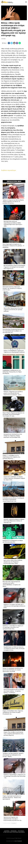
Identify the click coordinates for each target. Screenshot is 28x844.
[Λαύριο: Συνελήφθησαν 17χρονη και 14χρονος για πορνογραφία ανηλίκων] (14, 341)
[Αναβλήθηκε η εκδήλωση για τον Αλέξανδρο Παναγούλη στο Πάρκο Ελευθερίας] (13, 361)
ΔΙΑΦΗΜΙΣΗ (6, 831)
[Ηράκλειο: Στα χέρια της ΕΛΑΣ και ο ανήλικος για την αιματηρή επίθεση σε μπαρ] (14, 595)
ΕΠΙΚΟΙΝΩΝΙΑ (14, 831)
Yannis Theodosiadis (18, 841)
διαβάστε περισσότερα (8, 170)
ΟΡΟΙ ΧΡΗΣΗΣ (21, 831)
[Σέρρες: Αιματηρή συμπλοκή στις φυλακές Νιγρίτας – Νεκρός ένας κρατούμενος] (13, 787)
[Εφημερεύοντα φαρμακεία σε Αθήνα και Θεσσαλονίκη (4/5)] (13, 531)
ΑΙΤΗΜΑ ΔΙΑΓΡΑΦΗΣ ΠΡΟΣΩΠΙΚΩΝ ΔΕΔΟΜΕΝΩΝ (14, 832)
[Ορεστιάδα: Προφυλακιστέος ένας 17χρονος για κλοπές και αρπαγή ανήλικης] (14, 299)
